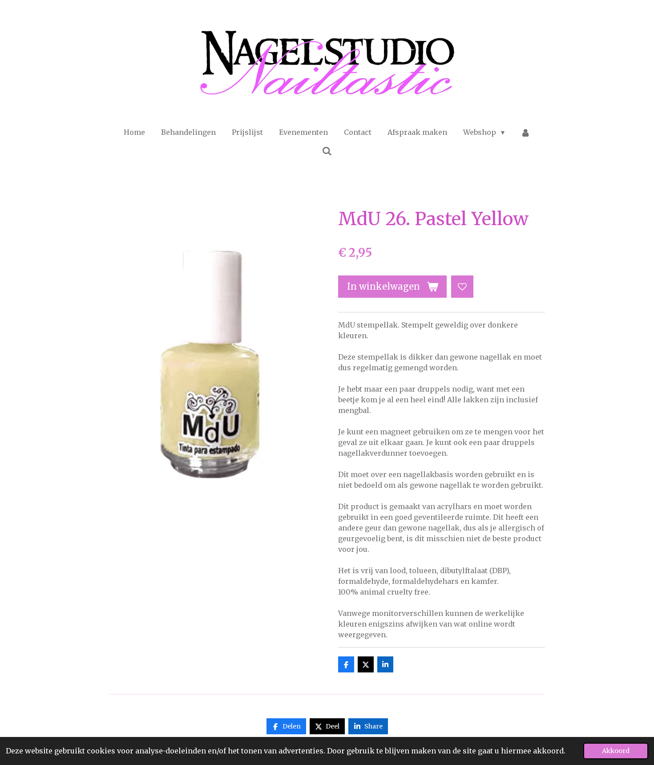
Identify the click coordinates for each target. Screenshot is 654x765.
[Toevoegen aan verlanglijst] (462, 286)
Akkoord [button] (616, 751)
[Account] (525, 132)
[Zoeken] (327, 151)
